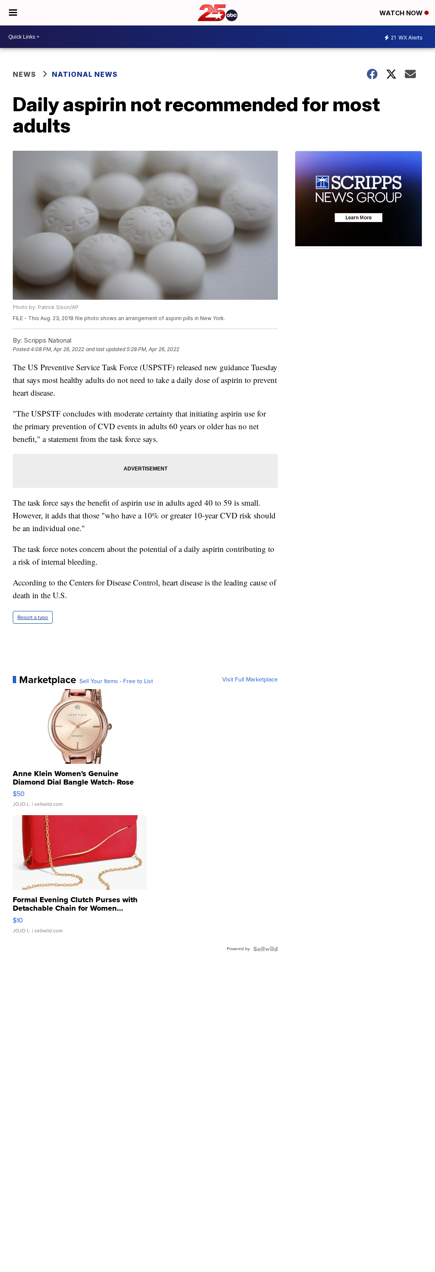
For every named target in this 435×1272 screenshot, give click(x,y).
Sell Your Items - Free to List (116, 681)
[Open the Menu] (13, 12)
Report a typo (32, 617)
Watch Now (401, 13)
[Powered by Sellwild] (265, 949)
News (24, 74)
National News (85, 74)
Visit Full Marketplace (250, 680)
